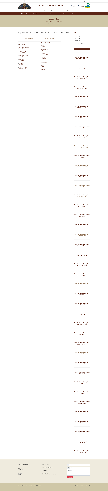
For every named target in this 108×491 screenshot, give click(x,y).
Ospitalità (53, 10)
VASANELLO (43, 68)
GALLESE (43, 57)
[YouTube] (84, 1)
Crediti (38, 487)
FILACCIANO (22, 52)
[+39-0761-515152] (87, 1)
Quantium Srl (27, 485)
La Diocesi (77, 35)
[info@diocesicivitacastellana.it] (89, 1)
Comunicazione (60, 10)
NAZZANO (21, 60)
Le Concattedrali (78, 40)
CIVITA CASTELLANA (45, 51)
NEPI (42, 60)
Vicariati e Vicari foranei (79, 47)
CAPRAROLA (44, 47)
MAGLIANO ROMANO (23, 55)
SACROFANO (22, 66)
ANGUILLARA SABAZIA (24, 43)
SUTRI (42, 65)
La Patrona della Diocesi (79, 42)
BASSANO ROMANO (45, 43)
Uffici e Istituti (39, 10)
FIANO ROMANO (22, 51)
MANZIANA (21, 56)
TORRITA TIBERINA (23, 67)
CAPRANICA (44, 46)
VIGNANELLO (44, 69)
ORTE (42, 61)
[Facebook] (82, 1)
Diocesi (24, 10)
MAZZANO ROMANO (23, 58)
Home (19, 1)
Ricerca (23, 1)
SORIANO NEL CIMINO (46, 64)
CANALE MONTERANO (24, 47)
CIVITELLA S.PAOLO (23, 49)
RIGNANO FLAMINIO (23, 63)
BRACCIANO (22, 44)
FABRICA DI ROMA (45, 54)
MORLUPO (21, 59)
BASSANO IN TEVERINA (46, 42)
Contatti (66, 10)
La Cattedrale (77, 38)
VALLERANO (44, 66)
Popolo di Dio (46, 10)
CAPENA (21, 48)
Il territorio (77, 45)
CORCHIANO (44, 53)
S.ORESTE (21, 64)
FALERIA (43, 56)
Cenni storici (77, 36)
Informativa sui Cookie (32, 487)
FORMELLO (21, 53)
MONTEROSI (43, 58)
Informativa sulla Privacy (22, 487)
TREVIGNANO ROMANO (24, 68)
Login (26, 1)
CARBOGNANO (44, 49)
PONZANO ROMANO (23, 62)
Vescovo (29, 10)
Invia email (70, 477)
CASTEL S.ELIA (44, 50)
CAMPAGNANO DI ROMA (24, 45)
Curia (34, 10)
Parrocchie (58, 23)
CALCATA (43, 45)
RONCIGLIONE (44, 62)
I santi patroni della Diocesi (80, 43)
